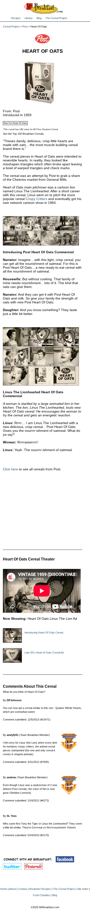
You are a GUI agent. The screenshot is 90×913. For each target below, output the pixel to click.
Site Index (83, 888)
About (12, 888)
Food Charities (41, 895)
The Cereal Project (56, 18)
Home (3, 888)
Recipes (16, 18)
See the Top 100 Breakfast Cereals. (23, 133)
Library (28, 18)
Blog (39, 18)
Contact (22, 888)
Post (25, 26)
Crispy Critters (36, 199)
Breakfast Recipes (40, 888)
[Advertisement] (42, 511)
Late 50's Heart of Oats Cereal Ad (44, 652)
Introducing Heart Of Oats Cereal (43, 632)
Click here (10, 469)
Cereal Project (11, 26)
